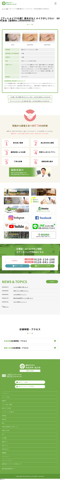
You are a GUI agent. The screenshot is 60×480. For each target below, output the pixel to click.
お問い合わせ (5, 449)
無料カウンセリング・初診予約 (26, 386)
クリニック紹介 (6, 397)
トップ (3, 8)
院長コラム (4, 441)
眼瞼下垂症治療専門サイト (8, 468)
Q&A (3, 434)
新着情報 (4, 453)
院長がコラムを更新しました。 (21, 290)
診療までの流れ (6, 430)
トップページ (5, 393)
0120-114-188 (44, 259)
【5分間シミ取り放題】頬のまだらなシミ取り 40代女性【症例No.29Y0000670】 (30, 97)
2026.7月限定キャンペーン (20, 302)
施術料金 (4, 419)
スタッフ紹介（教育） (7, 404)
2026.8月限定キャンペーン (20, 294)
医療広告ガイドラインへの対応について (12, 464)
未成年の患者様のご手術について (10, 426)
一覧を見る (52, 281)
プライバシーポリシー (7, 460)
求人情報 (4, 438)
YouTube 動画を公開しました (20, 287)
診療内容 (4, 415)
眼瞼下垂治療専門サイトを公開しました (23, 298)
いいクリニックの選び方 (8, 412)
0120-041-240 (44, 262)
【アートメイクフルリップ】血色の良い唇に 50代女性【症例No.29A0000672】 (30, 101)
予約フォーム (5, 445)
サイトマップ (5, 456)
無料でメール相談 (23, 382)
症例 (3, 423)
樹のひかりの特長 (6, 408)
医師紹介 (4, 400)
